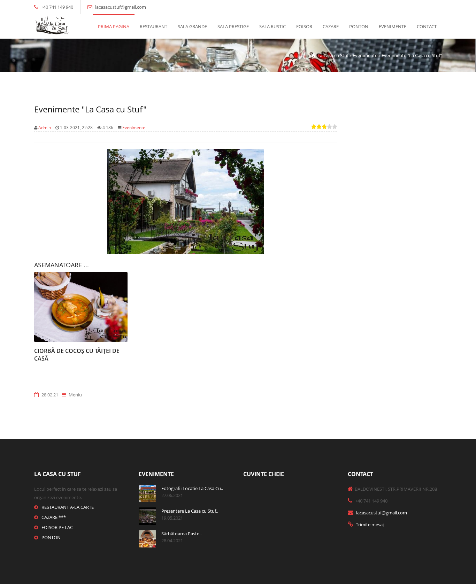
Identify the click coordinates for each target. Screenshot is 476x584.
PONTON (51, 537)
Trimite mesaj (370, 524)
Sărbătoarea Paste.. (181, 533)
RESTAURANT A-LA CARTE (67, 507)
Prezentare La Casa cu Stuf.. (189, 511)
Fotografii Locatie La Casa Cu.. (192, 488)
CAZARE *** (53, 517)
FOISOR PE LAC (57, 527)
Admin (44, 128)
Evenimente (133, 128)
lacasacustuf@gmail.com (120, 7)
